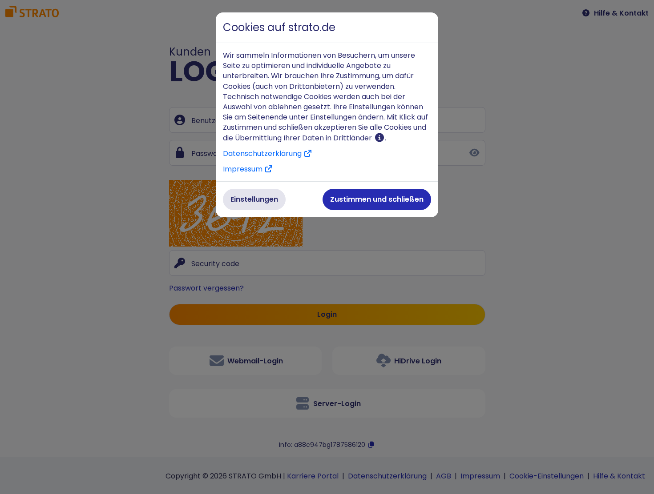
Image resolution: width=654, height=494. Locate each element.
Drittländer (353, 138)
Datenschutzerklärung (263, 153)
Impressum (243, 169)
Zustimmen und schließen (377, 199)
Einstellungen (254, 199)
